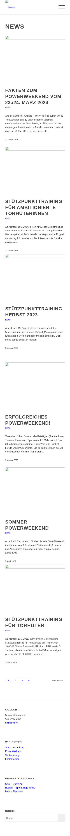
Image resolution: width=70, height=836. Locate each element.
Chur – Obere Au (13, 784)
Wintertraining (12, 755)
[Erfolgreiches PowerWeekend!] (35, 386)
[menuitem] (51, 7)
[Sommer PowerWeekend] (35, 491)
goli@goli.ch (11, 722)
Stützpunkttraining (14, 747)
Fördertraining (12, 759)
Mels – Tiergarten (14, 791)
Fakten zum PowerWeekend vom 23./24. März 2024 (33, 96)
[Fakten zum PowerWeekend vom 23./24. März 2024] (35, 60)
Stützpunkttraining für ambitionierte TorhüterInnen (33, 207)
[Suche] (51, 7)
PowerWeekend (13, 751)
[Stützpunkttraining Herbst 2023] (35, 278)
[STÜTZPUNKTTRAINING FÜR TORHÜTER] (35, 589)
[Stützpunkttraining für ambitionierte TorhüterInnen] (35, 171)
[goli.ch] (29, 7)
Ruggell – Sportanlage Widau (20, 787)
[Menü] (60, 7)
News (8, 108)
